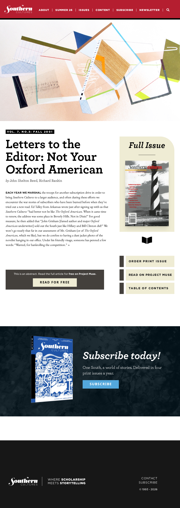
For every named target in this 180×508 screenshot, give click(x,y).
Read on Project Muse (150, 275)
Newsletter (149, 10)
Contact (149, 478)
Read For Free (55, 282)
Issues (84, 10)
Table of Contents (149, 288)
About (44, 10)
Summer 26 (63, 10)
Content (103, 10)
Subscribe (124, 10)
